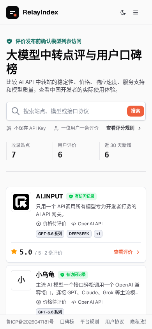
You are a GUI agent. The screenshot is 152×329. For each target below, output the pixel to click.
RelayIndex (40, 12)
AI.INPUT (49, 196)
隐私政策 (139, 322)
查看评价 (123, 252)
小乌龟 (45, 275)
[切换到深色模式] (123, 12)
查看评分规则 (120, 128)
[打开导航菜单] (135, 12)
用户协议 (114, 322)
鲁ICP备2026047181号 (30, 322)
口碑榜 (67, 322)
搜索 (135, 111)
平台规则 (89, 322)
